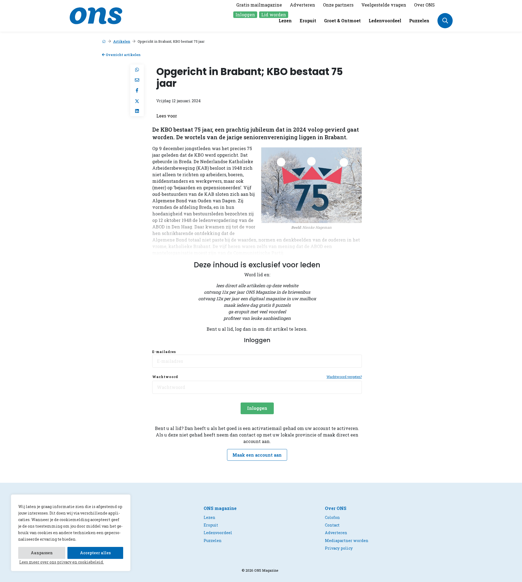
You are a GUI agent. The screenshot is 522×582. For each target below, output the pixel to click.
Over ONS (424, 5)
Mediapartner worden (346, 540)
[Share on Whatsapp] (137, 69)
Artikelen (121, 41)
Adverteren (302, 5)
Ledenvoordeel (385, 20)
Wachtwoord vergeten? (344, 376)
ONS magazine (220, 508)
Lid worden (273, 14)
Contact (332, 525)
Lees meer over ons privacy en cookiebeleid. (61, 562)
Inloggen (245, 14)
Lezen (285, 20)
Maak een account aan (257, 455)
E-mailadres (164, 351)
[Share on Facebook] (137, 90)
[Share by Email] (137, 80)
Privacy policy (339, 548)
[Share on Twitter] (137, 100)
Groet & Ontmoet (342, 20)
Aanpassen (42, 552)
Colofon (332, 517)
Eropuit (308, 20)
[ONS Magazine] (96, 15)
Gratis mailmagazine (259, 5)
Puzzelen (419, 20)
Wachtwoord (165, 376)
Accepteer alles (95, 552)
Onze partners (338, 5)
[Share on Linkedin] (137, 111)
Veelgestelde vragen (383, 5)
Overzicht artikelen (123, 54)
